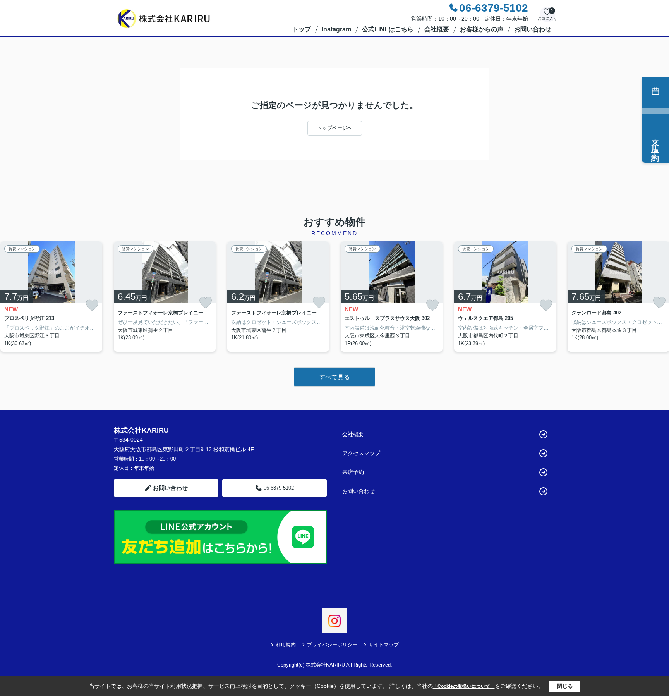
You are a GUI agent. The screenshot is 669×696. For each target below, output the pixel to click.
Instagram (336, 29)
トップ (301, 29)
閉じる (565, 686)
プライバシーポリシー (332, 645)
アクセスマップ (361, 453)
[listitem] (164, 296)
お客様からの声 (481, 29)
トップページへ (334, 128)
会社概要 (436, 29)
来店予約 (353, 472)
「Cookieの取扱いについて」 (464, 686)
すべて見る (334, 377)
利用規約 (286, 645)
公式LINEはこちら (387, 29)
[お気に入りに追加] (92, 305)
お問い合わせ (532, 29)
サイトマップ (384, 645)
